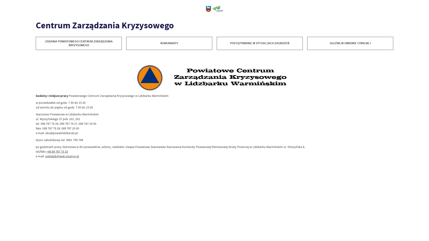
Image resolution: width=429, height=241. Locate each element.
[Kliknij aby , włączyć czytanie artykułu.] (39, 58)
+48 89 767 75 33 (57, 152)
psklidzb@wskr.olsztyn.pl (62, 156)
